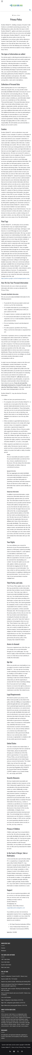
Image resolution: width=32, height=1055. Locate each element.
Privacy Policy (22, 1047)
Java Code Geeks (5, 962)
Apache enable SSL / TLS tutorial (9, 979)
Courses (3, 948)
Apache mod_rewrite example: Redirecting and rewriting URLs (16, 981)
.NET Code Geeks (5, 959)
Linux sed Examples (6, 997)
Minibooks (3, 950)
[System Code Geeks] (16, 6)
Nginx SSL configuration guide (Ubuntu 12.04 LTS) (13, 1002)
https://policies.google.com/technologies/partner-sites (15, 278)
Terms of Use (15, 1047)
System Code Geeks (6, 964)
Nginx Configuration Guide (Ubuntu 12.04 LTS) (12, 1000)
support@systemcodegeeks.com (16, 907)
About (18, 15)
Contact (29, 1047)
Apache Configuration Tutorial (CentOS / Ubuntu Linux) (14, 976)
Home (14, 15)
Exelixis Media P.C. (6, 1047)
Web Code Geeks (5, 967)
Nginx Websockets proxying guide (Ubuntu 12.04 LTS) (14, 1005)
